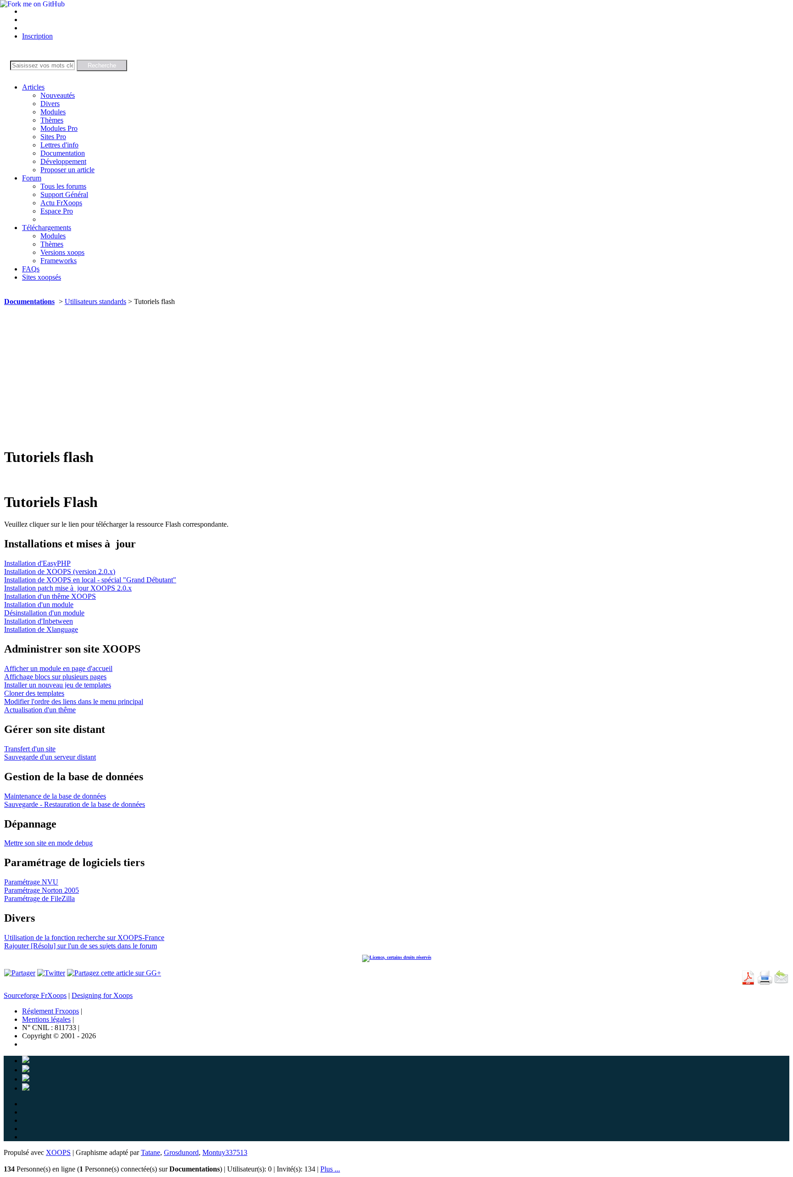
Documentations (29, 301)
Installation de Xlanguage (41, 629)
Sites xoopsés (41, 277)
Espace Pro (56, 211)
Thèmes (51, 120)
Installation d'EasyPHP (37, 563)
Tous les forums (63, 186)
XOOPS (58, 1152)
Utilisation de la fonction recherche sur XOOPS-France (84, 937)
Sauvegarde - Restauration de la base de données (74, 804)
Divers (50, 103)
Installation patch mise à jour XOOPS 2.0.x (68, 588)
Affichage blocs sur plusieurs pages (55, 677)
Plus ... (330, 1169)
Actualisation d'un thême (40, 710)
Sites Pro (53, 137)
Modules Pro (59, 128)
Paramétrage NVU (31, 882)
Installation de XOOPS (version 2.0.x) (59, 571)
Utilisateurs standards (95, 301)
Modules (53, 112)
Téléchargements (46, 227)
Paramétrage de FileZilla (39, 898)
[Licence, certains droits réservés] (396, 957)
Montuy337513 (224, 1152)
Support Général (64, 194)
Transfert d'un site (30, 749)
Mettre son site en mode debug (48, 843)
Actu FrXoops (61, 203)
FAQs (30, 269)
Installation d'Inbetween (38, 621)
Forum (31, 178)
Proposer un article (67, 170)
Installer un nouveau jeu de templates (57, 685)
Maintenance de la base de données (55, 796)
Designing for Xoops (102, 995)
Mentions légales (46, 1019)
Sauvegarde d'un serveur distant (50, 757)
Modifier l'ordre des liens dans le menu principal (73, 701)
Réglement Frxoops (50, 1011)
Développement (63, 161)
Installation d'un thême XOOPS (50, 596)
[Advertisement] (396, 374)
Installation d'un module (38, 604)
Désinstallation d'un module (44, 613)
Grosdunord (181, 1152)
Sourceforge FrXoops (35, 995)
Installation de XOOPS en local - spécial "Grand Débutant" (90, 580)
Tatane (150, 1152)
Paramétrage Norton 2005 (41, 890)
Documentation (62, 153)
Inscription (37, 36)
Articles (33, 87)
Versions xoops (62, 252)
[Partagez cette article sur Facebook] (19, 973)
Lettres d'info (59, 145)
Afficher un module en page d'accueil (58, 668)
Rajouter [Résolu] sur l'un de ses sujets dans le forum (80, 946)
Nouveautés (57, 95)
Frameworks (58, 261)
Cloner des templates (34, 693)
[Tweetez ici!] (51, 973)
